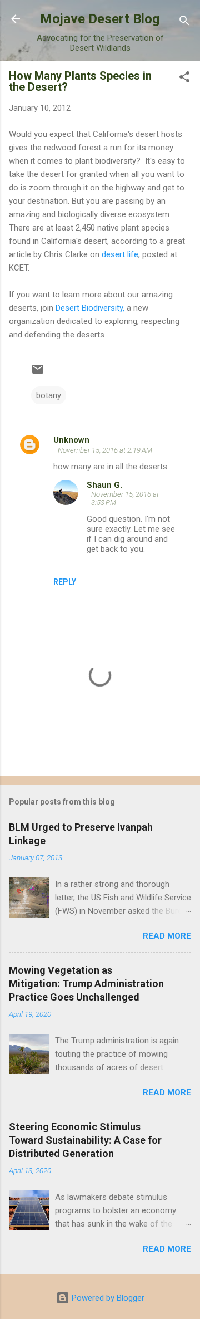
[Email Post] (37, 373)
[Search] (184, 23)
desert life (120, 254)
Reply (64, 581)
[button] (184, 78)
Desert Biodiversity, (90, 308)
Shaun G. (104, 485)
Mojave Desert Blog (100, 19)
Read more (167, 936)
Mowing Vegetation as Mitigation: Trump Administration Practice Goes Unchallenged (86, 983)
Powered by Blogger (106, 1298)
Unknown (71, 440)
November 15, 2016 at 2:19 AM (105, 450)
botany (48, 395)
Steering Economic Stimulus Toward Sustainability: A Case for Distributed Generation (85, 1140)
